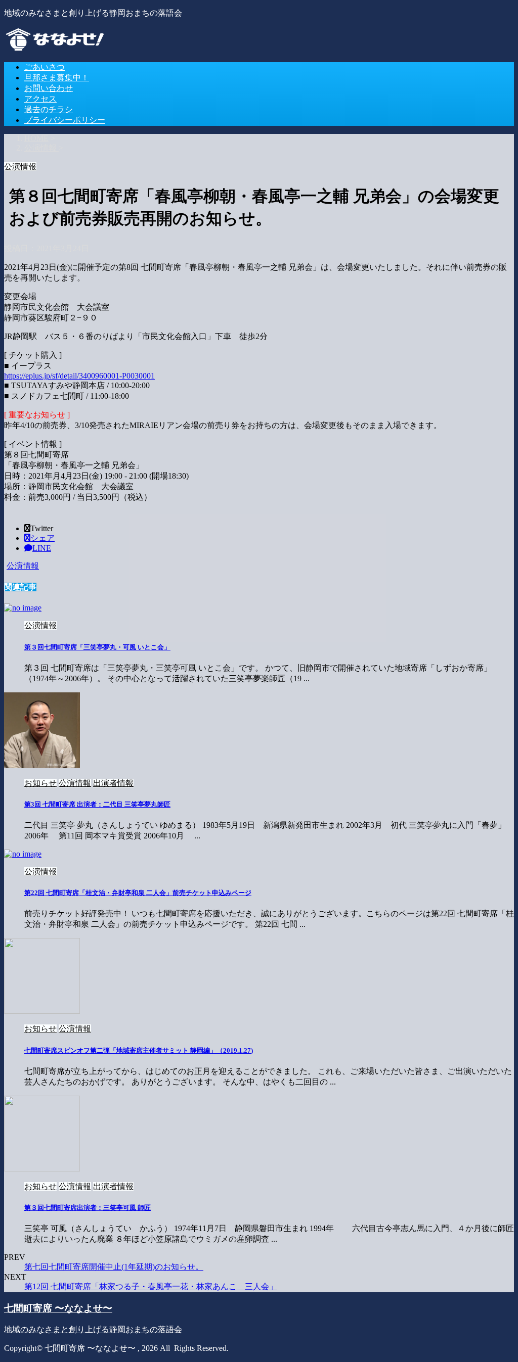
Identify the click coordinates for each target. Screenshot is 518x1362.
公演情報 (23, 565)
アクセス (40, 99)
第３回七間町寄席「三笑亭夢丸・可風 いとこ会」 (97, 647)
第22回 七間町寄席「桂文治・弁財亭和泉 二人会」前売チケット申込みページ (137, 893)
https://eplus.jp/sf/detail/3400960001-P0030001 (79, 375)
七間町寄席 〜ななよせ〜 (58, 1308)
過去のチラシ (48, 109)
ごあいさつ (44, 67)
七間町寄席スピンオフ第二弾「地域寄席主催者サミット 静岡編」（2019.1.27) (138, 1050)
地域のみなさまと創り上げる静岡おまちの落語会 (93, 1329)
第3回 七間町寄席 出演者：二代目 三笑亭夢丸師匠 (97, 804)
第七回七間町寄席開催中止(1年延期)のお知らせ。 (113, 1266)
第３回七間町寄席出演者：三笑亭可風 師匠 (87, 1207)
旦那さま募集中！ (56, 77)
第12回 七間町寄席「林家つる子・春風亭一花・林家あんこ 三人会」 (150, 1286)
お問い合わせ (48, 88)
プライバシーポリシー (64, 120)
